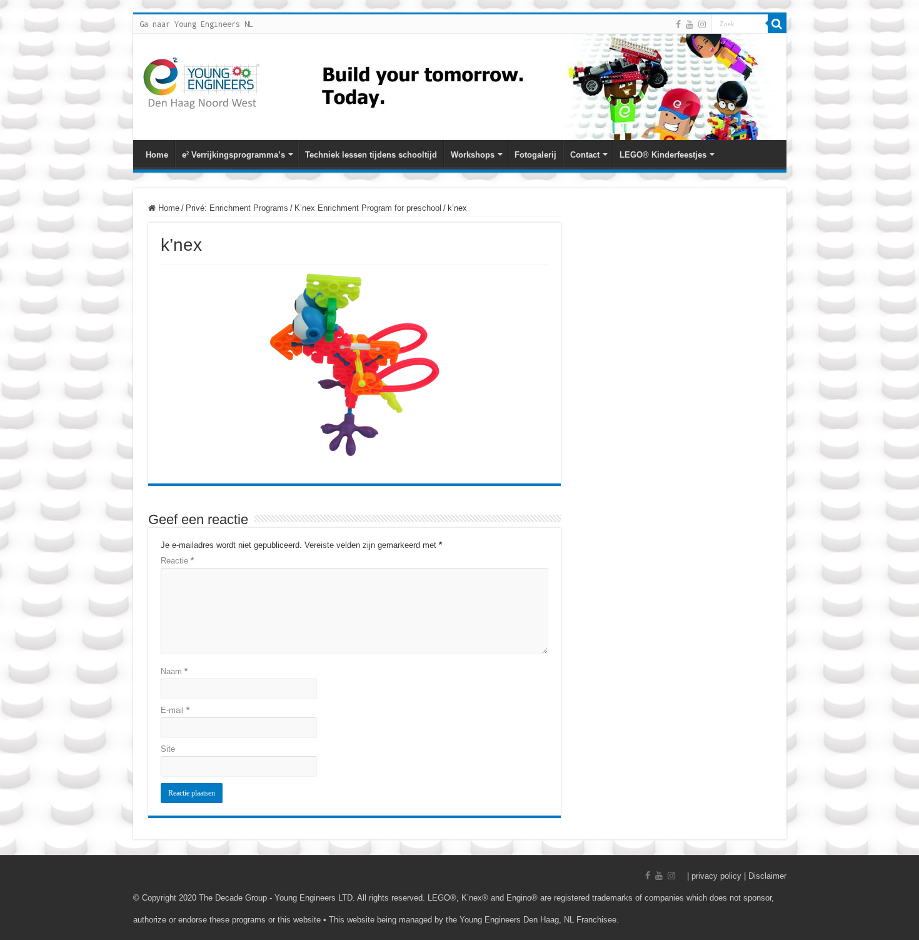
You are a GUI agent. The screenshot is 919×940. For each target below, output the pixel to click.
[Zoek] (777, 23)
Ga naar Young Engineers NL (196, 24)
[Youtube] (690, 24)
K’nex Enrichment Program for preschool (367, 208)
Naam (174, 671)
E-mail (175, 710)
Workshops (473, 154)
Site (168, 749)
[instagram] (702, 24)
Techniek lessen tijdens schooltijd (371, 154)
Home (157, 154)
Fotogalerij (535, 154)
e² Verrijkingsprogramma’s (233, 154)
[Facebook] (678, 24)
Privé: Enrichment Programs (237, 208)
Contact (585, 154)
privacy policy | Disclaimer (738, 876)
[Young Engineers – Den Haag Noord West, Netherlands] (202, 82)
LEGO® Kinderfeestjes (663, 154)
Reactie (177, 560)
